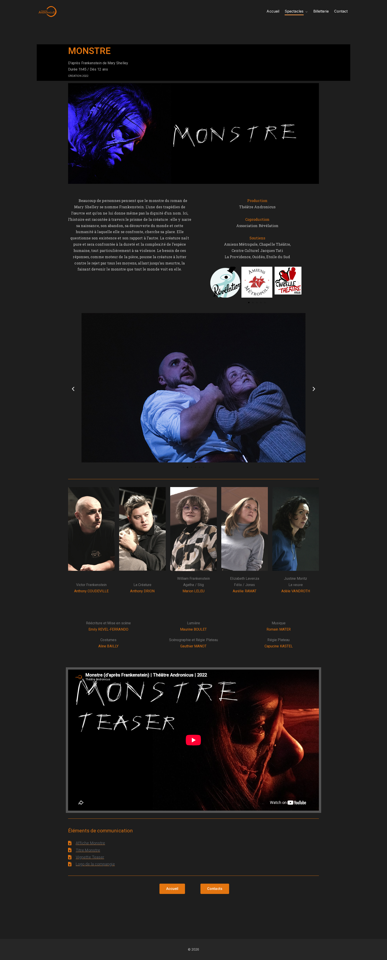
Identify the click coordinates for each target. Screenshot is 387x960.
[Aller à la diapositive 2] (187, 467)
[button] (215, 283)
